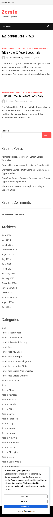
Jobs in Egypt (8, 413)
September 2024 (9, 297)
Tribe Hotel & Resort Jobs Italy (21, 53)
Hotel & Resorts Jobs (11, 48)
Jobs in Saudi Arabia (11, 461)
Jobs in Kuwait (9, 433)
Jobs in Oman (8, 447)
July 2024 (6, 306)
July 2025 (6, 259)
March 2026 (7, 244)
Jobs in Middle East (11, 442)
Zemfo (10, 11)
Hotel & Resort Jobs (11, 92)
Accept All (25, 506)
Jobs (4, 385)
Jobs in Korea (8, 428)
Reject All (25, 501)
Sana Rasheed (14, 58)
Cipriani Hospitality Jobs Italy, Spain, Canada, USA (25, 165)
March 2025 (7, 268)
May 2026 (6, 240)
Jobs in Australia (9, 394)
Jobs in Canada (9, 404)
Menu (8, 26)
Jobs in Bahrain (9, 399)
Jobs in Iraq (7, 423)
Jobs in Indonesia (10, 418)
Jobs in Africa (8, 389)
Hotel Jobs (7, 346)
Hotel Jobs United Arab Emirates (17, 370)
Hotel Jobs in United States (15, 366)
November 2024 (9, 287)
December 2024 (9, 283)
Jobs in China (8, 409)
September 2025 (9, 249)
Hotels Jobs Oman (10, 380)
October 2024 (8, 292)
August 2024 (8, 302)
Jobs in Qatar (8, 456)
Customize (25, 496)
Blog (4, 327)
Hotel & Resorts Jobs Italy (35, 48)
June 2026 (6, 235)
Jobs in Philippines (10, 452)
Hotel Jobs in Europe (12, 356)
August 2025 (8, 254)
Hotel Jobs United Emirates (15, 375)
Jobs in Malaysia (9, 437)
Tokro (11, 101)
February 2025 (8, 273)
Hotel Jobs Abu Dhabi (12, 351)
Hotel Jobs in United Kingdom (16, 361)
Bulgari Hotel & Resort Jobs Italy (22, 96)
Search (5, 130)
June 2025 (6, 263)
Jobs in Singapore (10, 466)
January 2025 (8, 278)
